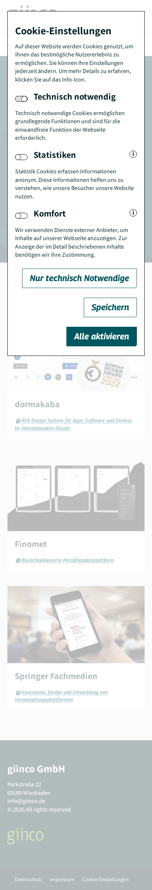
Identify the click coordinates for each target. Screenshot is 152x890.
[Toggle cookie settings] (21, 157)
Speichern (110, 307)
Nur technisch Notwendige (79, 278)
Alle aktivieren (101, 336)
